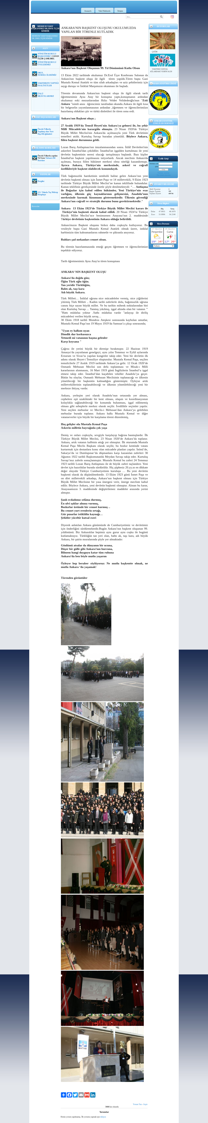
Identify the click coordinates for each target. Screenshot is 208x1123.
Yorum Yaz (137, 1104)
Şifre (156, 166)
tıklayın (103, 1117)
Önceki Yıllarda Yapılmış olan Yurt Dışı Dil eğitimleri (45, 131)
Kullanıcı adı (154, 164)
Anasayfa (87, 11)
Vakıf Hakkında (104, 11)
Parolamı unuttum (163, 173)
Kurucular (35, 206)
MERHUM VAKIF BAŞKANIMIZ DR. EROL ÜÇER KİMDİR (45, 37)
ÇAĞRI (154, 52)
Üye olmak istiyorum (164, 175)
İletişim (120, 11)
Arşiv (145, 1104)
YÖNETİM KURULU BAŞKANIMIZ (47, 55)
